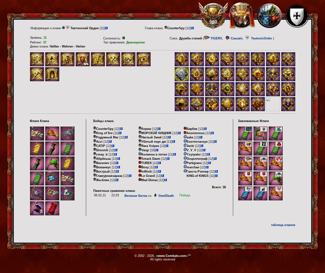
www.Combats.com (172, 256)
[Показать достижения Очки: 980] (213, 15)
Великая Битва (135, 196)
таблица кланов (283, 225)
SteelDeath (166, 196)
